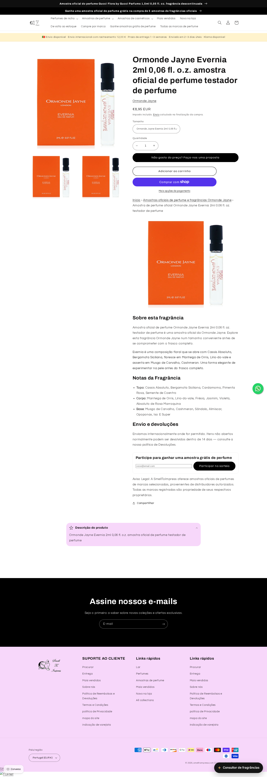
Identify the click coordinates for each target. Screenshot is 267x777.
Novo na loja (144, 693)
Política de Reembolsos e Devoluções (98, 696)
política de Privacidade (97, 711)
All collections (145, 700)
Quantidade (140, 138)
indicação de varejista (96, 724)
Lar (138, 667)
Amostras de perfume (150, 680)
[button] (64, 19)
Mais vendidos (91, 680)
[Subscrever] (163, 623)
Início (137, 200)
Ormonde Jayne (144, 101)
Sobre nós (88, 687)
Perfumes (142, 673)
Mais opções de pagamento (174, 191)
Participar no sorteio (214, 465)
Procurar (88, 667)
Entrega (87, 673)
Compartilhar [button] (145, 503)
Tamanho (138, 121)
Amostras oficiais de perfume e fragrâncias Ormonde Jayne (187, 200)
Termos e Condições (95, 705)
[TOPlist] (6, 774)
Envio (156, 114)
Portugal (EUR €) (43, 757)
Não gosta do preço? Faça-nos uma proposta (185, 157)
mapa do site (90, 718)
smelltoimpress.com (203, 763)
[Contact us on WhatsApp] (257, 388)
